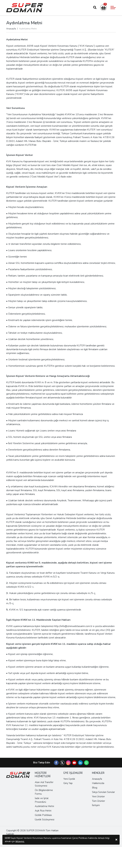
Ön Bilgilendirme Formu (44, 792)
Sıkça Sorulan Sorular (103, 792)
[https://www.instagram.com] (68, 762)
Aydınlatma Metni (44, 806)
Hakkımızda (98, 783)
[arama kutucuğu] (94, 7)
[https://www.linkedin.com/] (80, 762)
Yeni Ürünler (98, 796)
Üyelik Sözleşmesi (44, 819)
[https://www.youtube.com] (74, 762)
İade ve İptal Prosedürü (41, 800)
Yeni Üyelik (69, 778)
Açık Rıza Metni (43, 810)
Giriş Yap (68, 783)
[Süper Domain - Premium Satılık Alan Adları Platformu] (24, 7)
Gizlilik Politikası (43, 815)
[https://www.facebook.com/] (56, 762)
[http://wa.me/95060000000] (86, 762)
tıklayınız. (19, 841)
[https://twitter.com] (62, 764)
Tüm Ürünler (98, 801)
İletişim (96, 805)
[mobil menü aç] (113, 7)
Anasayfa (11, 28)
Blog (94, 787)
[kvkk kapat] (116, 839)
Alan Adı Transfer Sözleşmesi (44, 784)
